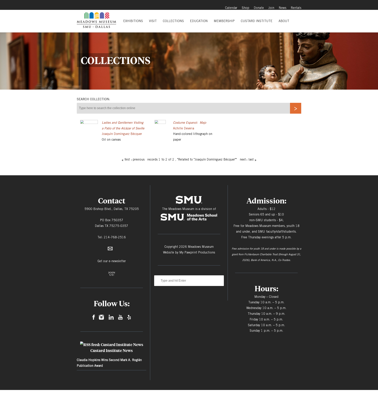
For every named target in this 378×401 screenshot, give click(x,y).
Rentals (296, 8)
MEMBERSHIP (224, 21)
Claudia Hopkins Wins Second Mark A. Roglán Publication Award (109, 363)
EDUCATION (199, 21)
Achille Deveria (183, 128)
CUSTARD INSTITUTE (256, 21)
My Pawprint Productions (197, 252)
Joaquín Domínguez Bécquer (122, 134)
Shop (245, 8)
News (282, 8)
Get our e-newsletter (111, 261)
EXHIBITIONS (133, 21)
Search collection (93, 99)
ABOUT (284, 21)
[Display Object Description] (89, 123)
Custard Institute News (111, 350)
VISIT (153, 21)
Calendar (231, 8)
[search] (295, 108)
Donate (259, 8)
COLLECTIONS (173, 21)
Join (271, 8)
